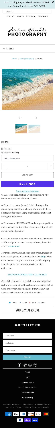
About (27, 372)
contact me (14, 246)
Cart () (32, 16)
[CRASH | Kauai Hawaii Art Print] (27, 89)
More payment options (27, 191)
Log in (20, 16)
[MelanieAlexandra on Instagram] (30, 365)
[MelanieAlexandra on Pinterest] (25, 365)
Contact (11, 16)
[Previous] (20, 118)
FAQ (27, 377)
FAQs (43, 256)
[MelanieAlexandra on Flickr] (35, 365)
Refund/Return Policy (27, 387)
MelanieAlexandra (15, 404)
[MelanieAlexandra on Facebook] (19, 365)
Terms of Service (27, 392)
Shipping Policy (27, 382)
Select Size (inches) (10, 152)
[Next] (35, 118)
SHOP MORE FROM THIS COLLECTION (27, 274)
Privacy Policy (27, 398)
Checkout (43, 16)
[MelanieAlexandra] (27, 32)
